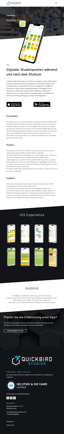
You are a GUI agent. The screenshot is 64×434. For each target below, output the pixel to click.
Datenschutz (10, 425)
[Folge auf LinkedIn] (7, 398)
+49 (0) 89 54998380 (12, 414)
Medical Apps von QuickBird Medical (17, 394)
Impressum (10, 421)
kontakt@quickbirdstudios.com (16, 412)
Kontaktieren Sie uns (15, 331)
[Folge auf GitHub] (14, 398)
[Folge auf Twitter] (11, 398)
